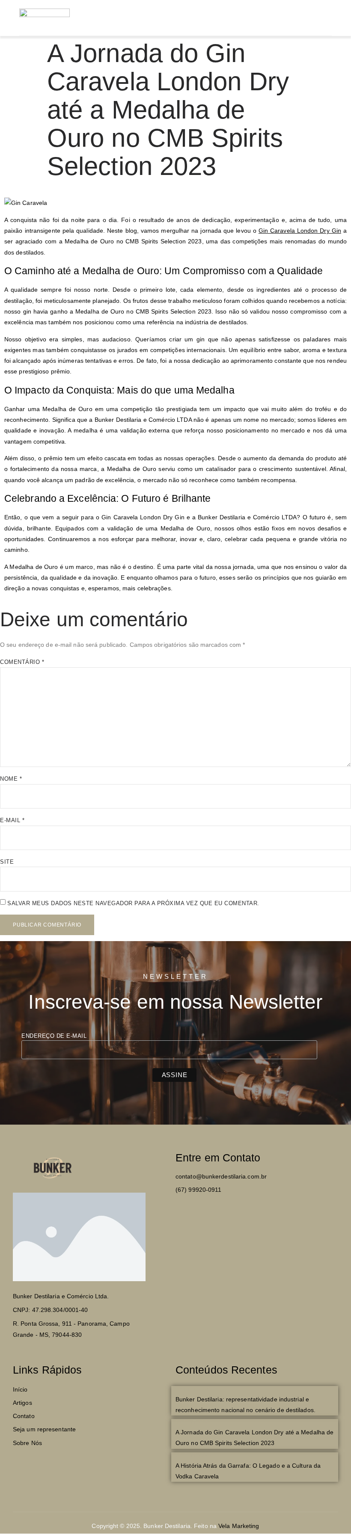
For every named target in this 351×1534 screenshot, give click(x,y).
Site (7, 862)
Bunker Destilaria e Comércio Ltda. (61, 1296)
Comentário (22, 662)
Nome (11, 779)
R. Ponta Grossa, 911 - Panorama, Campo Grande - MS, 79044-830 (71, 1329)
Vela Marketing (238, 1525)
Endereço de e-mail (53, 1036)
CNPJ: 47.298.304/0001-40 (50, 1309)
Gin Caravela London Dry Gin (300, 230)
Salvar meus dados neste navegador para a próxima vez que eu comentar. (133, 903)
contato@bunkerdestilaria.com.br (221, 1176)
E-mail (12, 820)
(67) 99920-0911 (199, 1189)
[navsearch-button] (302, 15)
